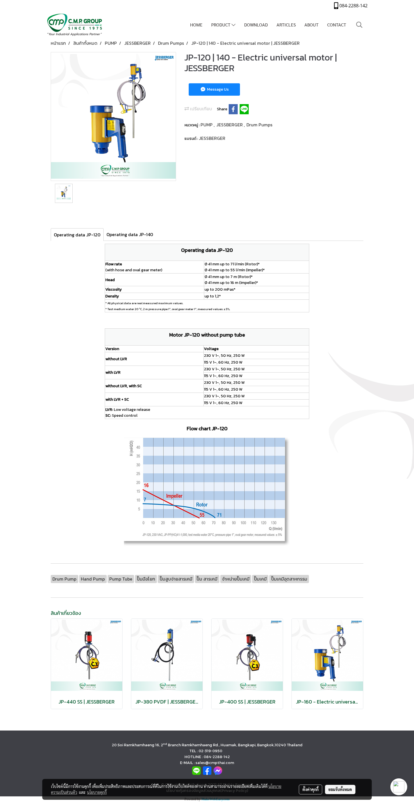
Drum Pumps (259, 124)
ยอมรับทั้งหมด (340, 789)
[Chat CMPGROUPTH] (218, 770)
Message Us (217, 89)
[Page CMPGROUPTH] (207, 770)
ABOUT (311, 25)
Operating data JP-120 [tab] (77, 234)
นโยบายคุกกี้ (97, 792)
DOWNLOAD (256, 25)
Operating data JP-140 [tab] (129, 234)
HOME (196, 25)
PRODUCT (221, 25)
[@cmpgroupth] (196, 770)
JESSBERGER (230, 124)
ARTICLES (286, 25)
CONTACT (336, 25)
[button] (359, 24)
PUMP (207, 124)
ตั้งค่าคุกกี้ (310, 789)
